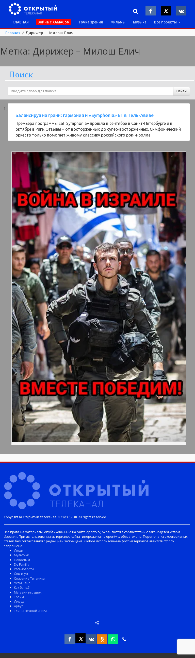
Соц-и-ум (21, 573)
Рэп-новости (24, 569)
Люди (18, 550)
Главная (12, 32)
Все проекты (166, 22)
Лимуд (19, 601)
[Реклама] (98, 298)
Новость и (22, 560)
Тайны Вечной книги (30, 611)
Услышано (22, 583)
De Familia (21, 564)
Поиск (21, 74)
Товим (19, 597)
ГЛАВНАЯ (21, 22)
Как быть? (21, 587)
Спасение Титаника (29, 578)
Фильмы (117, 22)
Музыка (140, 22)
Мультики (21, 555)
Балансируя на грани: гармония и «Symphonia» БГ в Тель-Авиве (84, 115)
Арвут (18, 606)
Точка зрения (90, 22)
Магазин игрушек (27, 592)
